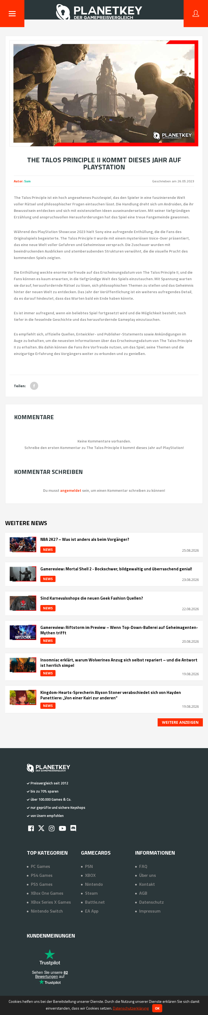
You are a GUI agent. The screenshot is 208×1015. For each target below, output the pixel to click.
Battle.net (95, 902)
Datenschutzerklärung (131, 1008)
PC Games (40, 866)
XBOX (90, 875)
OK (157, 1008)
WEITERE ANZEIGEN (180, 722)
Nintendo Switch (47, 911)
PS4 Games (42, 875)
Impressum (150, 911)
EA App (91, 911)
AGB (143, 893)
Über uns (147, 875)
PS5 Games (42, 884)
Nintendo (94, 884)
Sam (27, 181)
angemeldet (70, 490)
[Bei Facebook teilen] (34, 386)
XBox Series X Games (51, 902)
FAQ (143, 866)
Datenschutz (151, 902)
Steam (91, 893)
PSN (89, 866)
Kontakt (147, 884)
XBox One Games (47, 893)
